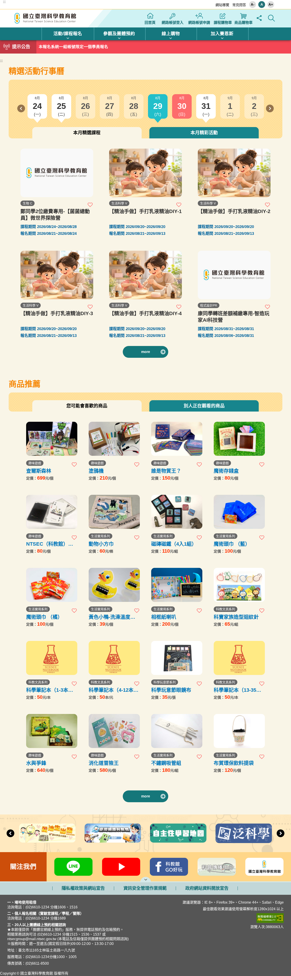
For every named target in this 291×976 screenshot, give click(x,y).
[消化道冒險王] (114, 731)
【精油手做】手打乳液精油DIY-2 (234, 211)
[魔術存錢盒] (239, 439)
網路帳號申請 (199, 23)
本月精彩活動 (204, 132)
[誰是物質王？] (176, 439)
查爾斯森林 (38, 471)
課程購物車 (223, 23)
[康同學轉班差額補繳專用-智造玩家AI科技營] (234, 275)
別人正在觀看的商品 (204, 405)
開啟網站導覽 (145, 879)
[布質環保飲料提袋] (239, 731)
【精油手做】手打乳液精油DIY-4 (145, 313)
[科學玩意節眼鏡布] (176, 658)
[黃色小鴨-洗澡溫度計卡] (114, 585)
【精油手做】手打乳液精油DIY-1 (145, 211)
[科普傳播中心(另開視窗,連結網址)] (217, 867)
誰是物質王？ (166, 471)
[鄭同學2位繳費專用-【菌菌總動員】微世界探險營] (56, 173)
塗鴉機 (96, 471)
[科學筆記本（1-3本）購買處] (51, 658)
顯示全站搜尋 (271, 18)
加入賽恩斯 (222, 33)
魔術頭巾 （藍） (232, 544)
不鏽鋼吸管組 (166, 763)
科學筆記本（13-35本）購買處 (239, 690)
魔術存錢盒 (226, 471)
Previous (21, 108)
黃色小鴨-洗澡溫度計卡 (112, 617)
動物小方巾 (101, 544)
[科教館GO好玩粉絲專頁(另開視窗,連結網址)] (169, 867)
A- (252, 4)
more (145, 352)
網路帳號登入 (172, 23)
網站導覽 (222, 5)
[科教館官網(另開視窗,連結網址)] (264, 867)
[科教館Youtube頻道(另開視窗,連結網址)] (121, 867)
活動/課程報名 (67, 33)
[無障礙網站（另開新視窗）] (221, 918)
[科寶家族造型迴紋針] (239, 585)
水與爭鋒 (36, 763)
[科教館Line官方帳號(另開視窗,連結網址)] (73, 867)
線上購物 (171, 33)
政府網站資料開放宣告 (206, 888)
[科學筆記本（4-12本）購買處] (114, 658)
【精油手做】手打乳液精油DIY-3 (56, 313)
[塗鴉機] (114, 439)
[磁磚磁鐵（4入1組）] (176, 512)
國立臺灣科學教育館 (46, 18)
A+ (270, 4)
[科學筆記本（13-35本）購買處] (239, 658)
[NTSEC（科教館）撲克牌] (51, 512)
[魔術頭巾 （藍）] (239, 512)
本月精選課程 (86, 132)
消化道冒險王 (104, 763)
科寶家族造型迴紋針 (236, 617)
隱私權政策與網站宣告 (83, 888)
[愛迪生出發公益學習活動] (47, 833)
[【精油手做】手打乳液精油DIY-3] (56, 275)
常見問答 (239, 5)
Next (270, 108)
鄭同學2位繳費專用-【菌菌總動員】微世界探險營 (55, 214)
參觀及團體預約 (119, 33)
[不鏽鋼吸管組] (176, 731)
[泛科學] (244, 833)
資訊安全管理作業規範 (145, 888)
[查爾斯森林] (51, 439)
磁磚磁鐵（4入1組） (174, 544)
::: (4, 2)
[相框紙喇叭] (176, 585)
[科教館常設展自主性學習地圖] (178, 833)
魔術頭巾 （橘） (44, 617)
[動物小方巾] (114, 512)
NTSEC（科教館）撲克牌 (49, 544)
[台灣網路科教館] (113, 833)
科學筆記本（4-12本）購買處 (113, 690)
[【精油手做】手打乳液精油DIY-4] (145, 275)
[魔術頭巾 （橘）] (51, 585)
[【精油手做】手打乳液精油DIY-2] (234, 173)
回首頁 (150, 23)
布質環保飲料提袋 (234, 763)
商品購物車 (243, 23)
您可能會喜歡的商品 (86, 405)
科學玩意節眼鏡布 (171, 690)
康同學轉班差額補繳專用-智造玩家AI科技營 (233, 317)
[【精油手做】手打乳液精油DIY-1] (145, 173)
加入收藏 (90, 204)
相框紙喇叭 (163, 617)
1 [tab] (145, 45)
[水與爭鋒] (51, 731)
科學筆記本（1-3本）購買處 (49, 690)
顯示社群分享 (259, 18)
